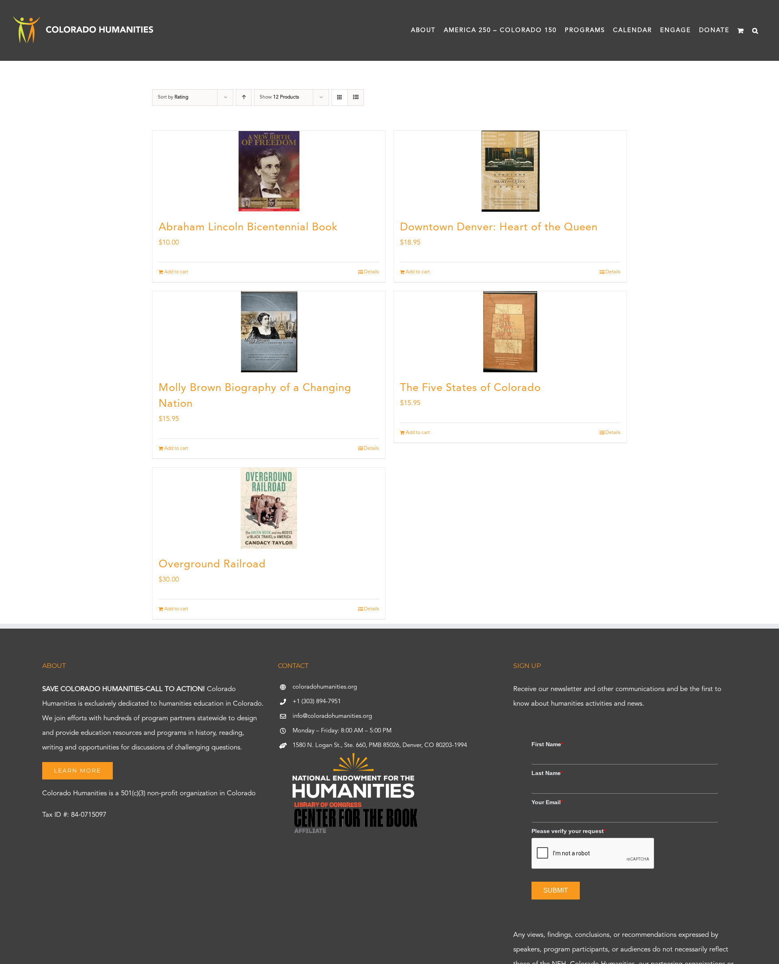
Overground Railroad (212, 564)
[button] (755, 30)
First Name (547, 744)
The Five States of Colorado (470, 388)
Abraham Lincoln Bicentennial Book (248, 227)
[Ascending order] (244, 97)
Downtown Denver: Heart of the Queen (499, 227)
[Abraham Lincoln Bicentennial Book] (269, 171)
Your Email (547, 802)
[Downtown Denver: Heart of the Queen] (510, 171)
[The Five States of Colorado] (510, 331)
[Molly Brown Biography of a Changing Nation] (269, 331)
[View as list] (356, 97)
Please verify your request (569, 831)
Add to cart (176, 272)
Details (371, 272)
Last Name (547, 773)
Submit (555, 890)
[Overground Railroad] (269, 508)
